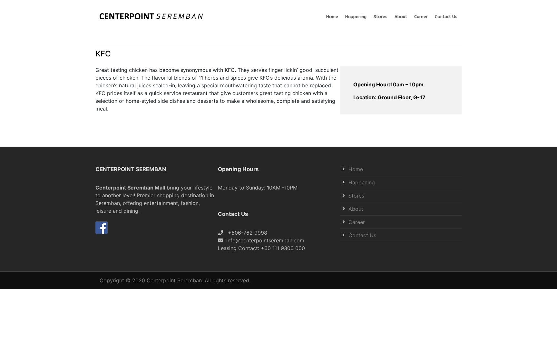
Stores (380, 16)
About (401, 16)
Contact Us (446, 16)
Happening (355, 16)
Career (421, 16)
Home (332, 16)
